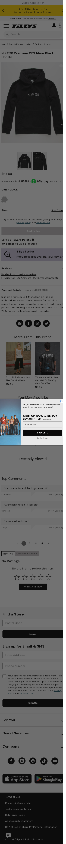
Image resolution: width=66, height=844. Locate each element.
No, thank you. (42, 438)
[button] (62, 360)
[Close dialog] (62, 401)
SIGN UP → (42, 432)
